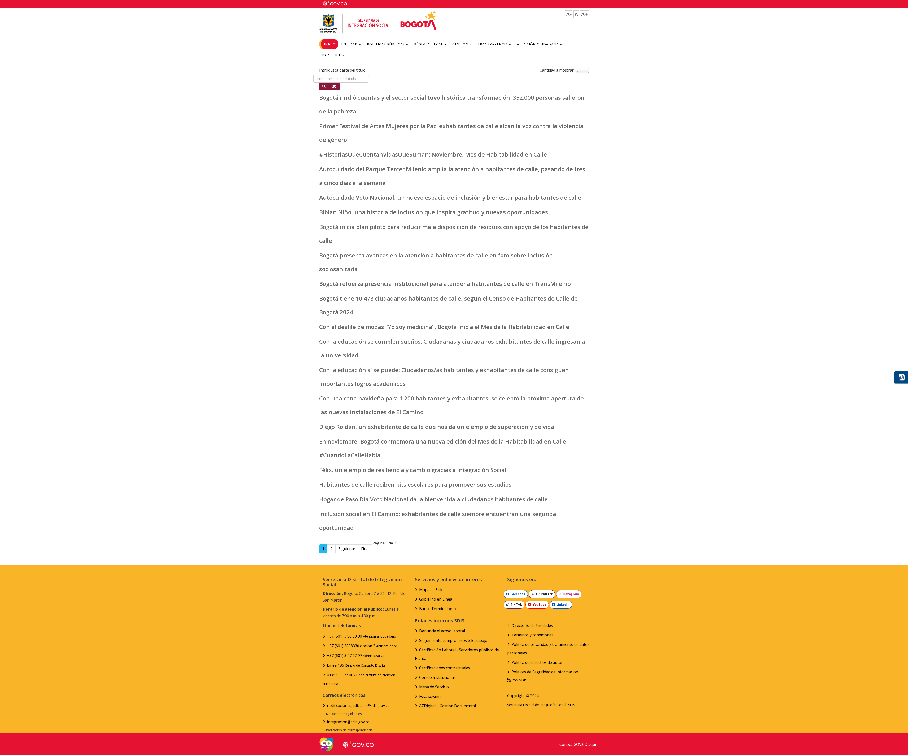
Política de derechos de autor (537, 662)
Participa (331, 55)
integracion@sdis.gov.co (348, 721)
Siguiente (346, 548)
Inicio (330, 44)
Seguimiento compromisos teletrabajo (453, 640)
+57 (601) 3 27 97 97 (355, 655)
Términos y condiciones (532, 635)
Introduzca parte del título (343, 70)
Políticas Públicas (386, 44)
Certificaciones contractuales (444, 667)
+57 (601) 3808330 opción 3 (362, 645)
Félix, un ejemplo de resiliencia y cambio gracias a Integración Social (412, 470)
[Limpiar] (334, 86)
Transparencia (493, 44)
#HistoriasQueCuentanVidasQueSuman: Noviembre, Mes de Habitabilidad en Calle (433, 154)
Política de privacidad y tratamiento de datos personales (548, 649)
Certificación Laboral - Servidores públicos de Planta (457, 654)
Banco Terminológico (438, 608)
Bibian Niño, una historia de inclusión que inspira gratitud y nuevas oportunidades (433, 212)
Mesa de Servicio (434, 686)
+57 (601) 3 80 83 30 (361, 636)
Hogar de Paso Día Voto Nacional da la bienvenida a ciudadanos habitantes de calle (433, 499)
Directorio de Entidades (532, 625)
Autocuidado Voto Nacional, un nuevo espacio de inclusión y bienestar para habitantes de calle (450, 197)
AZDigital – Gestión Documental (447, 705)
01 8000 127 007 (359, 679)
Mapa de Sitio (431, 589)
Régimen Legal (428, 44)
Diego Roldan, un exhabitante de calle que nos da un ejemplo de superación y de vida (436, 427)
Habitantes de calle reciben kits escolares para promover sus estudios (415, 484)
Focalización (430, 696)
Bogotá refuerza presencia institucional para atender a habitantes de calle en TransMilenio (445, 284)
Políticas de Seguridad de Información (544, 671)
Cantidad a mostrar (557, 70)
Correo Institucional (437, 677)
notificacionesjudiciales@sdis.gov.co (358, 705)
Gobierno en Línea (435, 599)
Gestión (460, 44)
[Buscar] (324, 86)
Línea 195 (356, 665)
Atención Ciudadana (538, 44)
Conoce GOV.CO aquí (577, 744)
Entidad (349, 44)
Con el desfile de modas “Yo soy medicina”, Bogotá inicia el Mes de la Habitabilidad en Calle (444, 327)
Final (365, 548)
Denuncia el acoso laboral (442, 631)
